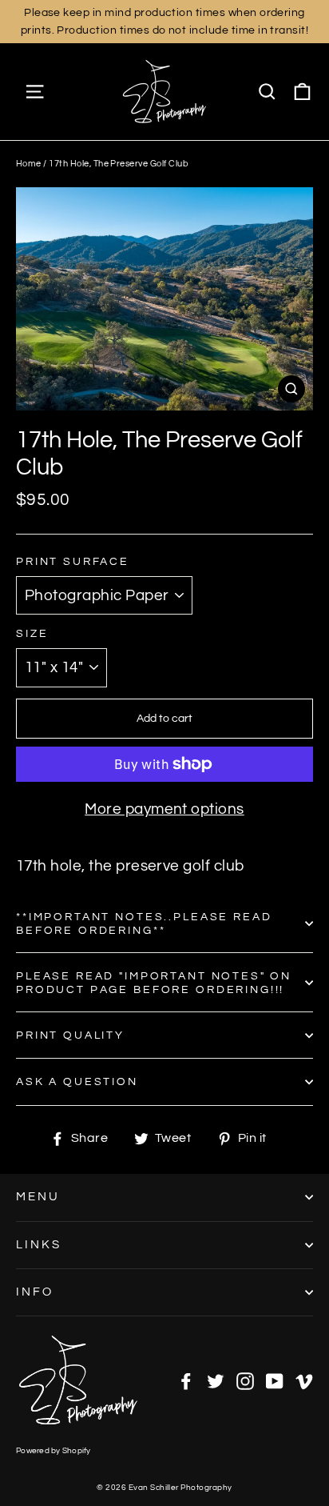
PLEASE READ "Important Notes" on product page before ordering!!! (153, 982)
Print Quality (70, 1035)
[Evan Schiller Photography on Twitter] (215, 1380)
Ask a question (77, 1081)
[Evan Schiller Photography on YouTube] (274, 1380)
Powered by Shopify (53, 1451)
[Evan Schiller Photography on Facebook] (186, 1380)
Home (29, 163)
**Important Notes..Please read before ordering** (144, 923)
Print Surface (72, 561)
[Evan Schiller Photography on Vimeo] (304, 1380)
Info (35, 1292)
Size (32, 633)
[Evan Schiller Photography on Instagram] (245, 1380)
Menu (38, 1197)
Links (38, 1245)
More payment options (164, 809)
